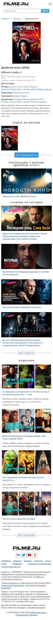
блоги (48, 561)
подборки (17, 564)
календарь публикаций (39, 564)
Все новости (26, 353)
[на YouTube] (29, 555)
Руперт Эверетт (30, 87)
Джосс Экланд (23, 89)
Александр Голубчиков (12, 586)
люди (4, 564)
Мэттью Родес (16, 102)
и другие (48, 89)
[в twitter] (23, 555)
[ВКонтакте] (18, 555)
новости (17, 561)
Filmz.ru (39, 577)
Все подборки (26, 535)
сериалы (38, 561)
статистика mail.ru (11, 567)
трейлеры (6, 561)
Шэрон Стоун (16, 87)
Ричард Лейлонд (22, 99)
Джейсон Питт (37, 99)
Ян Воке (5, 102)
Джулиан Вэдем (8, 89)
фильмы (28, 561)
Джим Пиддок (37, 89)
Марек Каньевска (21, 93)
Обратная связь (38, 613)
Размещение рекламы (26, 615)
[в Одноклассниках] (35, 555)
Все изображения (26, 155)
